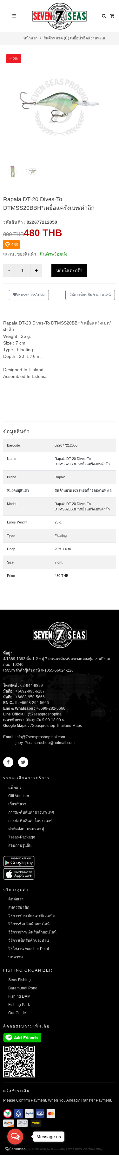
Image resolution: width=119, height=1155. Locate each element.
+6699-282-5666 (50, 708)
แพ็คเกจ (15, 787)
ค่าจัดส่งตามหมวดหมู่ (26, 829)
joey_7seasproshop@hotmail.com (45, 743)
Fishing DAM (19, 996)
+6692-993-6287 (30, 691)
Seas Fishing (19, 980)
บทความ (15, 957)
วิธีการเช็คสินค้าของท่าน (28, 940)
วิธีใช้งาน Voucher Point (28, 949)
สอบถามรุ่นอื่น (19, 845)
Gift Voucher (18, 796)
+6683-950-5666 (30, 697)
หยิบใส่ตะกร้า (69, 270)
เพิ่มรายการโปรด (31, 295)
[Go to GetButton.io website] (15, 1149)
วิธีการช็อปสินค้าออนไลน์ (90, 294)
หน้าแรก (30, 38)
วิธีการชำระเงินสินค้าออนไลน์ (32, 932)
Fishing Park (19, 1004)
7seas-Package (21, 837)
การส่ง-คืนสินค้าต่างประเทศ (31, 812)
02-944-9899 (31, 685)
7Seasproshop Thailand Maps (56, 725)
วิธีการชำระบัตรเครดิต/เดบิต (31, 915)
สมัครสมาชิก (18, 907)
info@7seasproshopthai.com (40, 737)
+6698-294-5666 (34, 703)
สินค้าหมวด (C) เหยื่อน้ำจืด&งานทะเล (74, 38)
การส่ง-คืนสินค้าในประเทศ (30, 820)
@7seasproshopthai (45, 714)
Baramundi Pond (22, 988)
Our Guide (17, 1013)
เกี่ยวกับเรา (17, 804)
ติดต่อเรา (15, 899)
